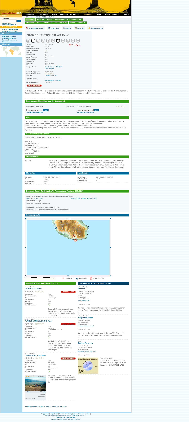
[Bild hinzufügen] (74, 45)
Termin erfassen (7, 42)
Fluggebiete (35, 17)
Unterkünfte (48, 22)
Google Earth (55, 28)
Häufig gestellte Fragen (10, 31)
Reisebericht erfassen (9, 40)
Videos (49, 19)
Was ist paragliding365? (10, 29)
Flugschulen (54, 414)
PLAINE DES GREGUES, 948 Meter (38, 321)
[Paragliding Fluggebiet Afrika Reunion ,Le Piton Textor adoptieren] (68, 359)
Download (81, 22)
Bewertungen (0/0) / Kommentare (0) (68, 19)
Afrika (44, 17)
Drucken (68, 28)
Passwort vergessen (9, 24)
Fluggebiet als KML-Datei (34, 198)
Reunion (51, 17)
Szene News (77, 414)
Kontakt (70, 419)
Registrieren (6, 23)
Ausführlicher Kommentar (85, 112)
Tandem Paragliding (65, 414)
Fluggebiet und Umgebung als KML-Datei (84, 198)
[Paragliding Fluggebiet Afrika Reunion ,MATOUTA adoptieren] (68, 293)
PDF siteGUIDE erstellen (36, 28)
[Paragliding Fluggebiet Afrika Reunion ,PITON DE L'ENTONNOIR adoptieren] (34, 86)
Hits (55, 75)
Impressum (63, 419)
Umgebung (30, 22)
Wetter (72, 22)
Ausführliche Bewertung (34, 112)
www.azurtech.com (83, 300)
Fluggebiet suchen (52, 415)
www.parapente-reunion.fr (86, 326)
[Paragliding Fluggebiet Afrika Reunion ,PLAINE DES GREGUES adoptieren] (68, 325)
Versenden (80, 28)
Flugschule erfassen (9, 38)
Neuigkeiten (86, 414)
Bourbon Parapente (85, 343)
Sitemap (77, 419)
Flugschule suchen (65, 415)
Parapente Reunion (85, 318)
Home (27, 17)
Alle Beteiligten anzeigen (53, 80)
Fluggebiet (30, 19)
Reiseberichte (60, 417)
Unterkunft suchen (78, 415)
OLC (39, 22)
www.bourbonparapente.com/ (87, 351)
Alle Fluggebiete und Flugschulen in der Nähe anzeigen (46, 406)
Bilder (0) (40, 19)
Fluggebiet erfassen (9, 36)
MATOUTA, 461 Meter (33, 289)
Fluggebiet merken (96, 28)
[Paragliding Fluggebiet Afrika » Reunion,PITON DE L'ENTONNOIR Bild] (35, 390)
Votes (48, 75)
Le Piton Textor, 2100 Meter (35, 355)
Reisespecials (70, 417)
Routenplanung (61, 22)
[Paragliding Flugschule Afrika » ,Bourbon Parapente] (88, 373)
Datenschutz (55, 419)
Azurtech (81, 289)
